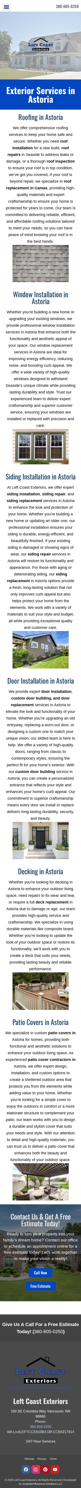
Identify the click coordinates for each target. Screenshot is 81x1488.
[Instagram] (35, 1469)
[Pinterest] (45, 1469)
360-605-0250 (48, 1331)
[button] (6, 7)
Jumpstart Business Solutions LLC (42, 1483)
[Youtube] (55, 1469)
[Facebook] (26, 1469)
